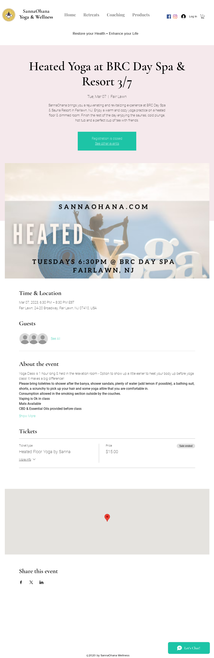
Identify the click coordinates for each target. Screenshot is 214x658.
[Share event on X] (31, 582)
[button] (202, 16)
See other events (107, 144)
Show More (27, 416)
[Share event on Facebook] (21, 582)
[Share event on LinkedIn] (41, 582)
